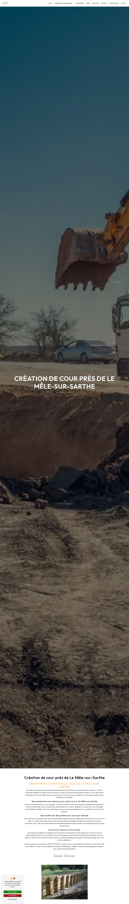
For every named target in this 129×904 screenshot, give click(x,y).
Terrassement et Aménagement (63, 3)
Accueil (50, 3)
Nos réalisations (114, 3)
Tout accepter (12, 892)
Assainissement (80, 3)
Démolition (95, 3)
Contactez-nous (69, 856)
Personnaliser (12, 899)
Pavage (88, 3)
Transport (104, 3)
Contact (123, 3)
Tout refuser (13, 896)
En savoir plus (58, 856)
